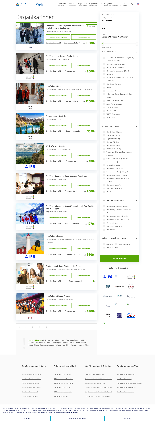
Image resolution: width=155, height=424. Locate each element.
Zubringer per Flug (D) (113, 149)
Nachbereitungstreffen (113, 185)
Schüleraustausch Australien (31, 374)
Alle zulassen (128, 418)
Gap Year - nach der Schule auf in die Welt (98, 392)
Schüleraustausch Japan (30, 396)
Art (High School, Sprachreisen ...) (110, 17)
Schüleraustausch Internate (126, 374)
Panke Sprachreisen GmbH (115, 101)
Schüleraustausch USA (61, 396)
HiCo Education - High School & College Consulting (119, 79)
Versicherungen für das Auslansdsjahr (97, 396)
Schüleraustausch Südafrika (63, 392)
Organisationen (95, 4)
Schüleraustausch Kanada (62, 374)
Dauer (103, 34)
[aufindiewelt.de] (29, 4)
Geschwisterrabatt (124, 244)
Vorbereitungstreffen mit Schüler (117, 206)
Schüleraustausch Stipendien (126, 387)
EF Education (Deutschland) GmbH (117, 71)
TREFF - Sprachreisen (113, 114)
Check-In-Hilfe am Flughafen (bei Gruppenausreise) (117, 160)
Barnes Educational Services (115, 64)
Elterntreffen (110, 192)
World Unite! (110, 117)
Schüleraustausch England (30, 383)
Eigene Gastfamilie (112, 247)
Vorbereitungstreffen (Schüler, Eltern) (118, 172)
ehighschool (110, 74)
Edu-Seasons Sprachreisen (115, 67)
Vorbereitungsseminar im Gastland (117, 219)
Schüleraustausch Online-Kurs (95, 383)
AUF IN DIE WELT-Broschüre (94, 374)
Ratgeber (111, 4)
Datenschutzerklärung (70, 412)
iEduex (108, 87)
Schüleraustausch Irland (30, 392)
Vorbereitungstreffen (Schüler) (116, 168)
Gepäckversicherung (113, 139)
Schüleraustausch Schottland (63, 383)
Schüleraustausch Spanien (62, 387)
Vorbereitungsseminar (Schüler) (116, 175)
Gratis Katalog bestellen (84, 37)
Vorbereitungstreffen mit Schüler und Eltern (118, 211)
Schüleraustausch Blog (124, 379)
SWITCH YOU (111, 111)
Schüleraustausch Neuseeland (63, 379)
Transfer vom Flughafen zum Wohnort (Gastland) (118, 153)
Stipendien (82, 4)
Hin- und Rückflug (112, 142)
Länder (72, 4)
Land (103, 26)
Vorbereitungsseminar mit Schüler (117, 216)
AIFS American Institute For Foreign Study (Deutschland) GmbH (120, 59)
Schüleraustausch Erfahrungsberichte (129, 383)
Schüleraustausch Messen (125, 392)
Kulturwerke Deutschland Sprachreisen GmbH (119, 95)
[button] (72, 43)
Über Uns (62, 4)
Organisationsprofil (53, 43)
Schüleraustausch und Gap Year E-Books (98, 379)
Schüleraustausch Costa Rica (31, 379)
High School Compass (113, 84)
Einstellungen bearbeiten (77, 418)
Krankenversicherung (113, 135)
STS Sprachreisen (112, 107)
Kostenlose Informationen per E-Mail (58, 37)
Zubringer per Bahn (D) (113, 145)
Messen (123, 4)
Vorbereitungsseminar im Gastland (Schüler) (117, 180)
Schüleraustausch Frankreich (31, 387)
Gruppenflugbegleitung (113, 165)
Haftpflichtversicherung (114, 132)
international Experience (114, 91)
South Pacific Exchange (114, 104)
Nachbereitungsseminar (114, 188)
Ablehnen (27, 418)
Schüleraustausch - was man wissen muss (99, 387)
